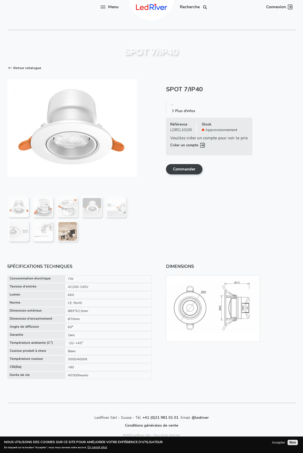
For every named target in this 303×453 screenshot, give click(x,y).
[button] (24, 68)
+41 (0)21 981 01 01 (160, 417)
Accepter (278, 442)
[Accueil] (151, 7)
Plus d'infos (185, 111)
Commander (184, 169)
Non (292, 442)
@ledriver (200, 417)
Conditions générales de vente (151, 425)
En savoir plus (97, 447)
